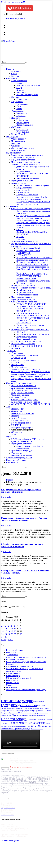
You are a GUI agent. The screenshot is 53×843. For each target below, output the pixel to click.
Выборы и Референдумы (22, 427)
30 (2, 637)
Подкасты (15, 118)
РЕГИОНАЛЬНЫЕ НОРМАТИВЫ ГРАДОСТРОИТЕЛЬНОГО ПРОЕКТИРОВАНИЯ (31, 276)
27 (15, 634)
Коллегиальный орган (26, 339)
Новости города (13, 676)
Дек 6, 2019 (6, 497)
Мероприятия (22, 113)
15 (21, 628)
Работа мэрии (22, 120)
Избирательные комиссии (22, 413)
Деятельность (12, 206)
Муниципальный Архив (22, 181)
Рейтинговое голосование (27, 295)
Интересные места (19, 150)
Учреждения (16, 453)
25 (9, 634)
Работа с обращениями (21, 423)
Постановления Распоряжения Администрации (24, 356)
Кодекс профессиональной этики (25, 402)
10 (6, 628)
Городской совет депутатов (23, 160)
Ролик (19, 108)
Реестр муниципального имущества (27, 155)
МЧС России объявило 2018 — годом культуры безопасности (27, 440)
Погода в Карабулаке (15, 18)
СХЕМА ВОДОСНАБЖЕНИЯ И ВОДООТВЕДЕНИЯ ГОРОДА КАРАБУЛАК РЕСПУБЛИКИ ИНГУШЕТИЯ (31, 307)
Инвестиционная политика (23, 344)
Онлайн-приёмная (19, 367)
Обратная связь (23, 171)
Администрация (18, 183)
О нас (8, 437)
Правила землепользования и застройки (34, 257)
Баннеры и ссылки (19, 420)
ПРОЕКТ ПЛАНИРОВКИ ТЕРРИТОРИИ (28, 251)
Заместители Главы (24, 190)
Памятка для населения (21, 455)
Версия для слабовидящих (21, 767)
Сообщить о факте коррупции (24, 399)
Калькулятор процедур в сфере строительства (26, 662)
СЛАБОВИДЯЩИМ (21, 8)
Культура (15, 76)
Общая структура (24, 188)
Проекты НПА (17, 365)
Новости (10, 69)
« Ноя (3, 640)
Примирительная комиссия (23, 285)
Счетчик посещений (10, 841)
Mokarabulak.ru (19, 48)
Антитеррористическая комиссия (26, 164)
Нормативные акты (25, 292)
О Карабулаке (12, 136)
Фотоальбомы (17, 111)
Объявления (16, 432)
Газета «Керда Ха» (19, 134)
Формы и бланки (18, 397)
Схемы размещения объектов (24, 302)
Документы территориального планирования (26, 657)
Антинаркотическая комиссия (24, 241)
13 (15, 628)
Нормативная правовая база (23, 385)
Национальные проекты (27, 94)
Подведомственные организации (25, 162)
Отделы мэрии (22, 192)
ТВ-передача (22, 104)
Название (15, 143)
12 (12, 628)
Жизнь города (22, 122)
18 (9, 631)
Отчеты (19, 229)
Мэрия (19, 83)
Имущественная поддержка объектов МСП (30, 330)
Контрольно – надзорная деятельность (33, 281)
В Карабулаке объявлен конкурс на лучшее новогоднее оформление (21, 490)
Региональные (22, 132)
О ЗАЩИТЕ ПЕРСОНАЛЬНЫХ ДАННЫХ (30, 404)
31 (6, 637)
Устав (13, 434)
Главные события (19, 81)
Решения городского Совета (23, 360)
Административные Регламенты (25, 369)
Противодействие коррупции (19, 383)
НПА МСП (21, 332)
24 (6, 634)
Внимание (15, 97)
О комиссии (16, 411)
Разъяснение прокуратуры (22, 157)
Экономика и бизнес (37, 728)
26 (12, 634)
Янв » (10, 640)
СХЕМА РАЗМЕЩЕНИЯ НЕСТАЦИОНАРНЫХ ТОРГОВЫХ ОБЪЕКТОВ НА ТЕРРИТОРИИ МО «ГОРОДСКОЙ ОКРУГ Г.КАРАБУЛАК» (32, 318)
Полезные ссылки (24, 283)
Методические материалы (27, 178)
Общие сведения (18, 139)
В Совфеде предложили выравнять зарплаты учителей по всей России (22, 545)
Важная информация (15, 650)
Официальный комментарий (18, 678)
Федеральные (22, 129)
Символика (16, 146)
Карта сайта (6, 769)
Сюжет (19, 106)
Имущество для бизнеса (26, 337)
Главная (9, 480)
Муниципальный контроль (28, 85)
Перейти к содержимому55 (13, 2)
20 (15, 631)
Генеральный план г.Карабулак (29, 248)
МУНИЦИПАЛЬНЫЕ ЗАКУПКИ (26, 341)
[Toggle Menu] (2, 65)
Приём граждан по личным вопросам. (33, 185)
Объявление (21, 99)
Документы (11, 351)
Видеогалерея (17, 101)
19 (12, 631)
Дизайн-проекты (23, 290)
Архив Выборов (18, 418)
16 (2, 631)
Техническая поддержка (11, 771)
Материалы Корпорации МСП (19, 666)
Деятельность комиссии (21, 390)
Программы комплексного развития (32, 260)
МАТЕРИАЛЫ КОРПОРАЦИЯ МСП (33, 334)
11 (9, 628)
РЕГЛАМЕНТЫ (23, 255)
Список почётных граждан (23, 148)
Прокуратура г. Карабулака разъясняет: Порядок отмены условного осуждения (24, 519)
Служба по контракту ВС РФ (19, 458)
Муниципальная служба (22, 444)
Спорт (14, 74)
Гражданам (11, 652)
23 (2, 634)
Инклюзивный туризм (16, 460)
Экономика (21, 92)
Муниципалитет (13, 153)
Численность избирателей (22, 430)
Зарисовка (20, 115)
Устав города (17, 353)
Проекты (20, 236)
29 (21, 634)
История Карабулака (25, 125)
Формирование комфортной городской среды (31, 288)
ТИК (8, 406)
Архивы (4, 607)
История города (18, 141)
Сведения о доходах (20, 395)
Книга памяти (12, 462)
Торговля (20, 239)
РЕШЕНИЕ (16, 425)
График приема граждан (22, 451)
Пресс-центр (11, 78)
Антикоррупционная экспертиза (25, 388)
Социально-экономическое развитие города (30, 209)
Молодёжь (15, 71)
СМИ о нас (16, 127)
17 (6, 631)
